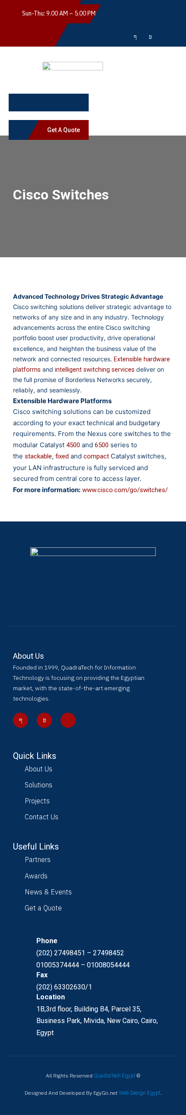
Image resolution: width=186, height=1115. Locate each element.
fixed (62, 456)
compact (96, 456)
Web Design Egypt (139, 1093)
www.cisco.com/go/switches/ (125, 490)
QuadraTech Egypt (114, 1076)
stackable (38, 456)
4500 (73, 445)
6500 (102, 445)
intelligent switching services (95, 369)
